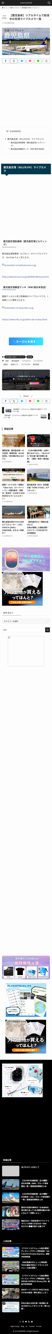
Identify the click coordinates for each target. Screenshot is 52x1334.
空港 (7, 361)
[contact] (32, 1322)
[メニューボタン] (3, 3)
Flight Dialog (14, 1326)
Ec (26, 1326)
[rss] (29, 1322)
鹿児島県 (36, 364)
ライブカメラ (38, 361)
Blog (22, 1326)
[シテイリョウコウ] (26, 3)
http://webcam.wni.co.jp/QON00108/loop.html (25, 276)
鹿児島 (30, 357)
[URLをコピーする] (46, 61)
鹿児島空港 (15, 361)
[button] (5, 61)
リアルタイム (26, 361)
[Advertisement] (26, 93)
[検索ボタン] (49, 3)
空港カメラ (14, 364)
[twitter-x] (20, 1322)
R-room (39, 1326)
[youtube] (26, 1322)
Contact (32, 1326)
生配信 (5, 364)
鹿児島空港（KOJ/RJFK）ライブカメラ (25, 138)
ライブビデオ (25, 364)
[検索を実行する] (47, 629)
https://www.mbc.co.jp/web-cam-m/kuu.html (24, 319)
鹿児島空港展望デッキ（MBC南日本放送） (28, 149)
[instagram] (23, 1322)
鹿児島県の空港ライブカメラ (15, 357)
